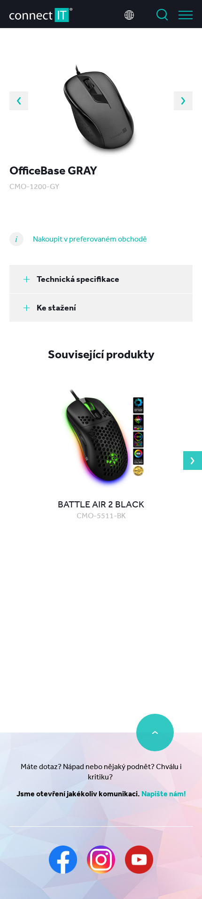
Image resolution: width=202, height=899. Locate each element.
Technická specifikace (78, 278)
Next (183, 100)
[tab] (101, 279)
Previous (18, 100)
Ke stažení (56, 307)
